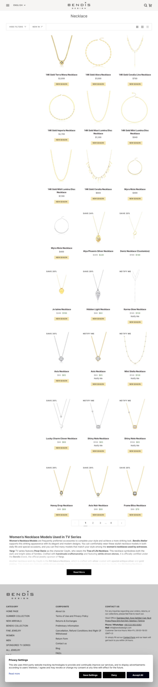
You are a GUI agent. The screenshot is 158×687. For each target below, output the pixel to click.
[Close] (115, 289)
